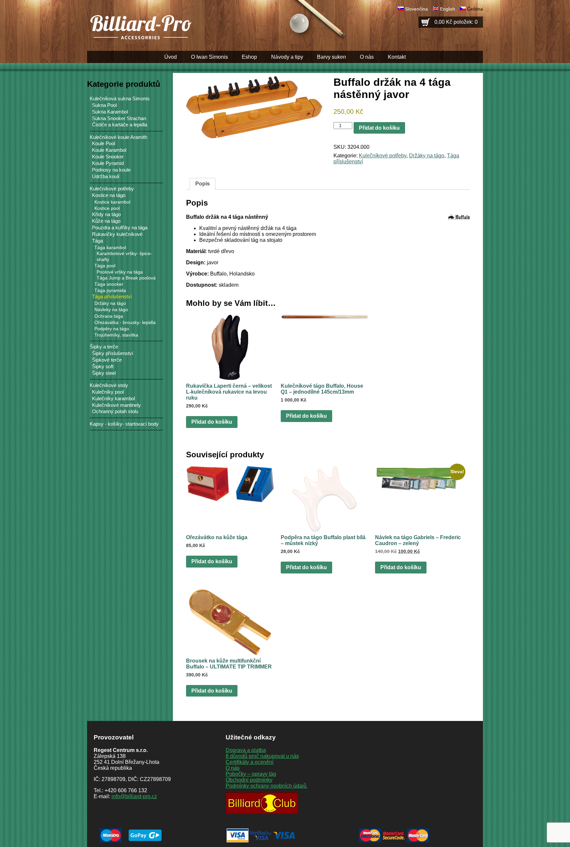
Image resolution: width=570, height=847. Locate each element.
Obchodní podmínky (249, 780)
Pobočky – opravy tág (251, 774)
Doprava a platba (246, 750)
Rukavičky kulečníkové (117, 234)
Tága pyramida (110, 290)
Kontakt (397, 57)
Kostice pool (107, 208)
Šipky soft (102, 366)
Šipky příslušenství (112, 353)
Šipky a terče (104, 346)
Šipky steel (104, 373)
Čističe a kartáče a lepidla (119, 124)
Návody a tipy (287, 57)
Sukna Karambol (110, 111)
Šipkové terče (107, 360)
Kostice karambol (112, 202)
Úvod (170, 57)
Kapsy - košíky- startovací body (124, 424)
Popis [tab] (202, 183)
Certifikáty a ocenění (249, 762)
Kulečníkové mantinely (116, 405)
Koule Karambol (109, 150)
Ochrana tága (108, 316)
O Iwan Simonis (209, 57)
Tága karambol (110, 247)
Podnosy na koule (111, 170)
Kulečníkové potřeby (382, 155)
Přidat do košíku (379, 128)
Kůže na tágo (106, 221)
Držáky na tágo (426, 155)
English (447, 9)
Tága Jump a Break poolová (126, 278)
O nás (367, 57)
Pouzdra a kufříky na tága (119, 227)
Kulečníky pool (108, 392)
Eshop (249, 57)
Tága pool (104, 265)
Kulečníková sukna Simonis (120, 98)
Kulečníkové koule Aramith (118, 137)
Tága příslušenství (112, 296)
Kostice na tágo (108, 195)
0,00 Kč (456, 22)
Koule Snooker (108, 156)
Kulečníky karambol (113, 398)
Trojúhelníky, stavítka (116, 335)
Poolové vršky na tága (120, 272)
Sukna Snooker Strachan (119, 118)
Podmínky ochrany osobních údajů (267, 786)
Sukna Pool (104, 105)
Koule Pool (103, 143)
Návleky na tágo (111, 309)
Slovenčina (416, 9)
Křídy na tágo (106, 214)
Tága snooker (108, 284)
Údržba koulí (105, 176)
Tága (97, 241)
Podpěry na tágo (111, 328)
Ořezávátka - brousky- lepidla (125, 322)
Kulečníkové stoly (109, 385)
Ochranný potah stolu (115, 411)
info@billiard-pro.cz (134, 796)
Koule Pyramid (108, 163)
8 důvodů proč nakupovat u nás (262, 756)
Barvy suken (331, 57)
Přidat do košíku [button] (211, 422)
